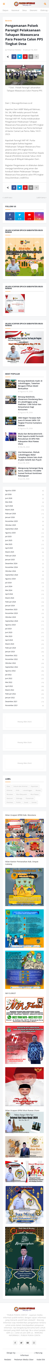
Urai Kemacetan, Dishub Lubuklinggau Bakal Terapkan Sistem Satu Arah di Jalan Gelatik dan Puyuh (30, 456)
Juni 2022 (24, 678)
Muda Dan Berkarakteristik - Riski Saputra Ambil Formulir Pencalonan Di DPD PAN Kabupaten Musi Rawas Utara (31, 439)
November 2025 (24, 521)
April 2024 (24, 594)
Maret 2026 (24, 509)
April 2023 (24, 640)
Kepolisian (34, 786)
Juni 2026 (24, 498)
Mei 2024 (24, 590)
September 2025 (24, 529)
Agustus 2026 (24, 490)
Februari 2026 (24, 513)
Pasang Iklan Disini (25, 721)
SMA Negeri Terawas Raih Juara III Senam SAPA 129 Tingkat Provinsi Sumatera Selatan (30, 422)
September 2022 (24, 667)
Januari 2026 (24, 517)
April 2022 (24, 686)
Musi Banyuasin (21, 794)
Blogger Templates (25, 1353)
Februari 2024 (24, 602)
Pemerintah (30, 798)
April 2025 (24, 548)
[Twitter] (19, 56)
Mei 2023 (24, 636)
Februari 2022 (24, 694)
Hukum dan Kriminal (20, 786)
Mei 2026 (24, 502)
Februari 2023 (24, 648)
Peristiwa (10, 802)
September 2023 (24, 621)
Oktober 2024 (24, 571)
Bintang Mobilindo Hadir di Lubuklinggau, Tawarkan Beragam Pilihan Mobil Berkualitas (30, 385)
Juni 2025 (24, 540)
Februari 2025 (24, 555)
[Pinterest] (25, 56)
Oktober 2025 (24, 525)
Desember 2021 (24, 701)
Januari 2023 (24, 651)
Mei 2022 (24, 682)
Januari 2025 (24, 559)
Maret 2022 (24, 690)
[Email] (30, 56)
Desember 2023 (24, 609)
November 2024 (24, 567)
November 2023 (24, 613)
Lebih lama (41, 197)
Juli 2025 (24, 536)
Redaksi (7, 1359)
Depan (5, 10)
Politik (18, 802)
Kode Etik (41, 1359)
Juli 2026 (24, 494)
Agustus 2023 (24, 625)
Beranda (8, 20)
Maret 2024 (24, 598)
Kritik (17, 790)
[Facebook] (13, 56)
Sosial (26, 802)
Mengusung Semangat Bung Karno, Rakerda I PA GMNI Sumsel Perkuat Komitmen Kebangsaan (30, 472)
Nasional (15, 10)
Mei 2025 (24, 544)
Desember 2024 (24, 563)
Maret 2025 (24, 552)
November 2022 (24, 659)
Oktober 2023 (24, 617)
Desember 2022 (24, 655)
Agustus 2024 (24, 579)
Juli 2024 (24, 582)
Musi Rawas (35, 794)
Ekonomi (33, 10)
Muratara (10, 794)
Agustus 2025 (24, 533)
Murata (38, 790)
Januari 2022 (24, 697)
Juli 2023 (24, 628)
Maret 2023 (24, 644)
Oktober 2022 (24, 663)
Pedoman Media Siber (24, 1359)
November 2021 (24, 705)
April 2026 (24, 506)
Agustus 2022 (24, 671)
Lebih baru (8, 197)
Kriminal (9, 790)
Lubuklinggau (27, 790)
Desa (24, 10)
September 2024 (24, 575)
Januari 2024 (24, 605)
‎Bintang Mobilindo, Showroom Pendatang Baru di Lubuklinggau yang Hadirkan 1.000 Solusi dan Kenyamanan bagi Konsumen (30, 403)
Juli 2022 (24, 674)
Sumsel (34, 802)
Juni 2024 (24, 586)
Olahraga (44, 10)
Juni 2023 (24, 632)
